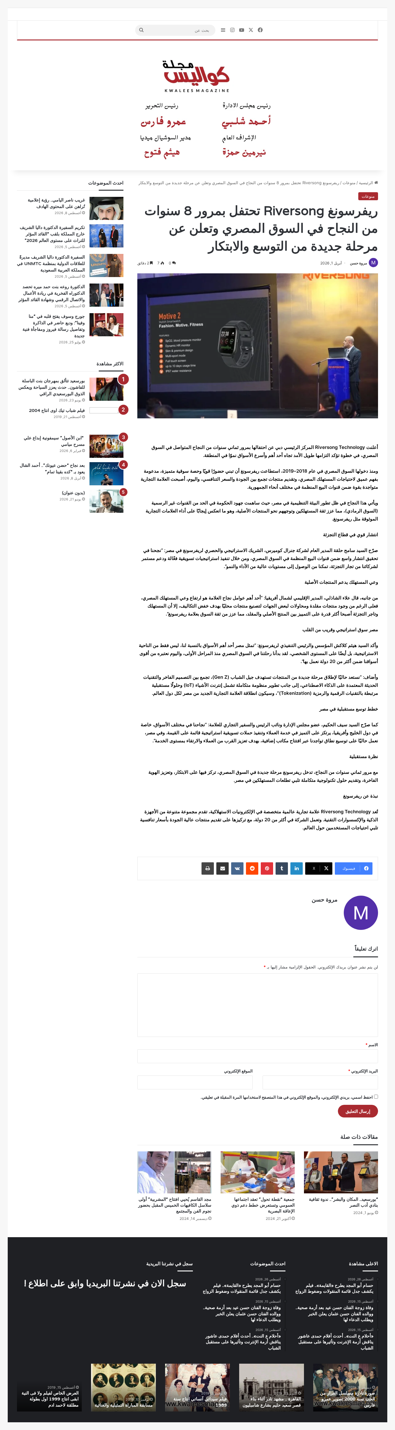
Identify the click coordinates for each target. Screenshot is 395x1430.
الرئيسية (366, 182)
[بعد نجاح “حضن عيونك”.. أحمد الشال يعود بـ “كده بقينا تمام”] (106, 473)
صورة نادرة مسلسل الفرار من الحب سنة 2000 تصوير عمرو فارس (347, 1399)
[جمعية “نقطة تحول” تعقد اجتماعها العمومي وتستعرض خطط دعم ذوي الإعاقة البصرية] (258, 1172)
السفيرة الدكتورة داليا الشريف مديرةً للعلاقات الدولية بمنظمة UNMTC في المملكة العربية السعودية (51, 263)
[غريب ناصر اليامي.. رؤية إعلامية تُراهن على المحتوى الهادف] (106, 208)
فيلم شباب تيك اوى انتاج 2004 (57, 410)
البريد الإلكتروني (363, 1070)
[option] (345, 1387)
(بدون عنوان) (73, 492)
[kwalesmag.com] (197, 105)
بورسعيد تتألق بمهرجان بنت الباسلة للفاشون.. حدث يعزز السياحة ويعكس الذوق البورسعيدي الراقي (52, 387)
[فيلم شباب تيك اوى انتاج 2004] (106, 418)
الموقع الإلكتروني (238, 1070)
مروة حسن (358, 263)
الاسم (371, 1044)
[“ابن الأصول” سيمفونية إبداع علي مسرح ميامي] (106, 446)
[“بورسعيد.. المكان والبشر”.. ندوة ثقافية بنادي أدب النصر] (341, 1172)
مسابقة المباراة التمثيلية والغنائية (124, 1405)
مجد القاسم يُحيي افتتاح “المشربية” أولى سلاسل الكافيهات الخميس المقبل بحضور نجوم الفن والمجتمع (174, 1205)
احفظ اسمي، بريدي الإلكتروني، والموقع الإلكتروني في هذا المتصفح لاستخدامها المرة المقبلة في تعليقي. (287, 1097)
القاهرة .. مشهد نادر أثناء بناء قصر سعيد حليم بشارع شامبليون (272, 1402)
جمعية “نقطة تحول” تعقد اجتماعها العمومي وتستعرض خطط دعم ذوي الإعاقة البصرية (263, 1205)
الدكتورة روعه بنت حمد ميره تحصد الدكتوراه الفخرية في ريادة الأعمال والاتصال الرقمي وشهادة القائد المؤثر (52, 293)
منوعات (349, 182)
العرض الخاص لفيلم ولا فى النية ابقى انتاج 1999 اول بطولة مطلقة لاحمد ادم (50, 1399)
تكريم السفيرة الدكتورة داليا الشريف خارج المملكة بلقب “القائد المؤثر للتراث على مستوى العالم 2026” (52, 234)
